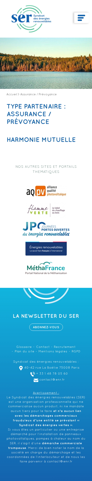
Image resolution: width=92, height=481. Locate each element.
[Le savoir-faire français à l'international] (46, 248)
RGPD (76, 351)
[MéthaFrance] (46, 267)
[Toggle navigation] (81, 18)
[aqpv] (46, 191)
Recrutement (65, 347)
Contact (43, 347)
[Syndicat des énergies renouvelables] (31, 18)
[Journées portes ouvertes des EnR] (46, 229)
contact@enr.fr (52, 379)
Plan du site (24, 351)
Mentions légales (53, 351)
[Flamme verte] (46, 210)
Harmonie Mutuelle (41, 140)
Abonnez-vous (46, 327)
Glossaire (24, 347)
